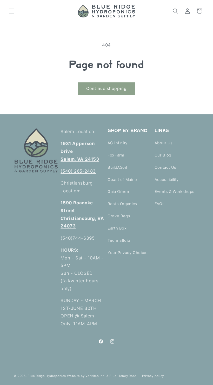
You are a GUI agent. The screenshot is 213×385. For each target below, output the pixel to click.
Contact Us (165, 167)
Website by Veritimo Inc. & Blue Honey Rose (102, 376)
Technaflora (119, 240)
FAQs (160, 203)
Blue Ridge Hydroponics (47, 376)
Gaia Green (118, 191)
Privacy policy (153, 376)
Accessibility (167, 179)
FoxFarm (116, 155)
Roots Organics (122, 203)
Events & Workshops (175, 191)
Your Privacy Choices (128, 252)
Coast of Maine (122, 179)
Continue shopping (106, 88)
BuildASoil (117, 167)
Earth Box (117, 228)
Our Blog (163, 155)
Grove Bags (119, 216)
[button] (11, 11)
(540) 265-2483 (78, 171)
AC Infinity (118, 143)
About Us (164, 143)
